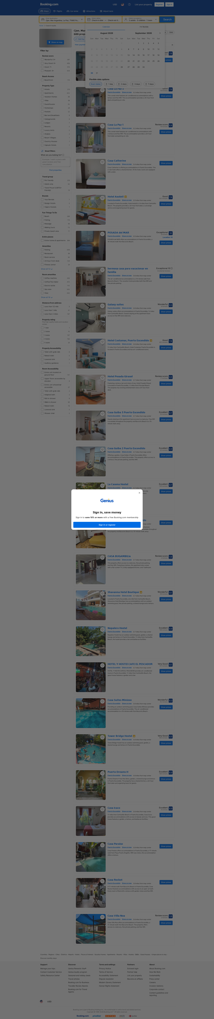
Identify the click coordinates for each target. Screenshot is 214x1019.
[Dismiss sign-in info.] (139, 493)
